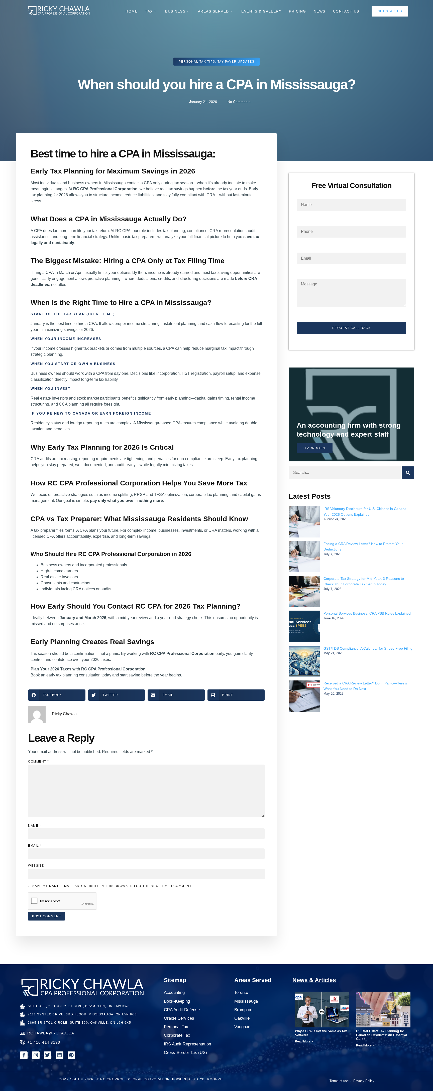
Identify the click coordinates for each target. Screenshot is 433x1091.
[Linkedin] (59, 1055)
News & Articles (314, 980)
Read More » (304, 1041)
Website (36, 865)
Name (34, 825)
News (320, 11)
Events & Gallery (261, 11)
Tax (149, 11)
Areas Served (213, 11)
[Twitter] (47, 1055)
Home (132, 11)
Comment (38, 761)
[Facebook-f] (24, 1055)
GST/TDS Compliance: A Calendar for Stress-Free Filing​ (367, 648)
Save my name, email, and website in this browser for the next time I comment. (112, 886)
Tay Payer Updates (236, 61)
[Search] (408, 472)
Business (175, 11)
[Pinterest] (71, 1055)
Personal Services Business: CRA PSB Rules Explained (367, 613)
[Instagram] (35, 1055)
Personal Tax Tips (197, 61)
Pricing (297, 11)
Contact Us (346, 11)
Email (35, 845)
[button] (56, 695)
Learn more (315, 448)
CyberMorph (210, 1079)
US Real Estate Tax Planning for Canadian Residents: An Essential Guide (381, 1035)
